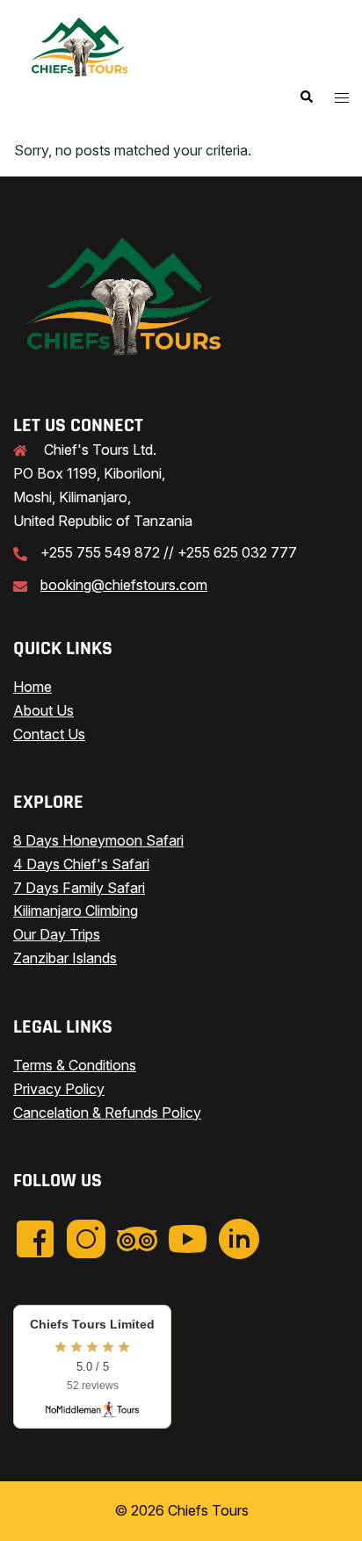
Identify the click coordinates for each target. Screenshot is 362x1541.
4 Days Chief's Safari (81, 864)
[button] (306, 97)
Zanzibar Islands (65, 958)
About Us (43, 710)
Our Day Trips (56, 934)
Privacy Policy (59, 1089)
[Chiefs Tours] (79, 46)
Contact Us (49, 734)
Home (32, 686)
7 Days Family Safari (79, 888)
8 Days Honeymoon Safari (98, 840)
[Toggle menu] (342, 98)
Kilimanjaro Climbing (75, 910)
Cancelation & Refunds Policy (107, 1112)
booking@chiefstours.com (123, 585)
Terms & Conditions (74, 1065)
